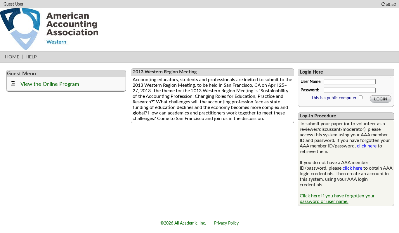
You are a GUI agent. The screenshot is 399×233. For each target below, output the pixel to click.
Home (12, 57)
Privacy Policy (226, 223)
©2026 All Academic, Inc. (183, 223)
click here (367, 146)
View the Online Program (49, 84)
